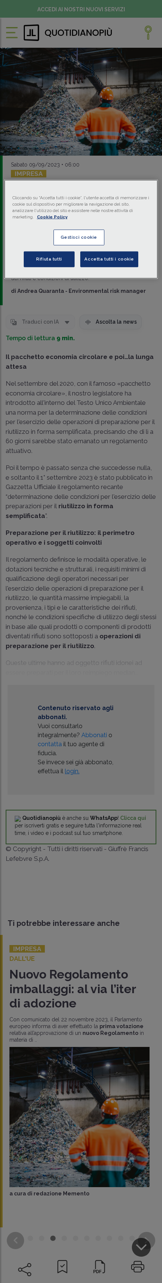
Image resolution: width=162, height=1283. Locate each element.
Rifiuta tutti (49, 259)
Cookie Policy (52, 217)
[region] (81, 229)
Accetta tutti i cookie (109, 259)
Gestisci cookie (79, 237)
